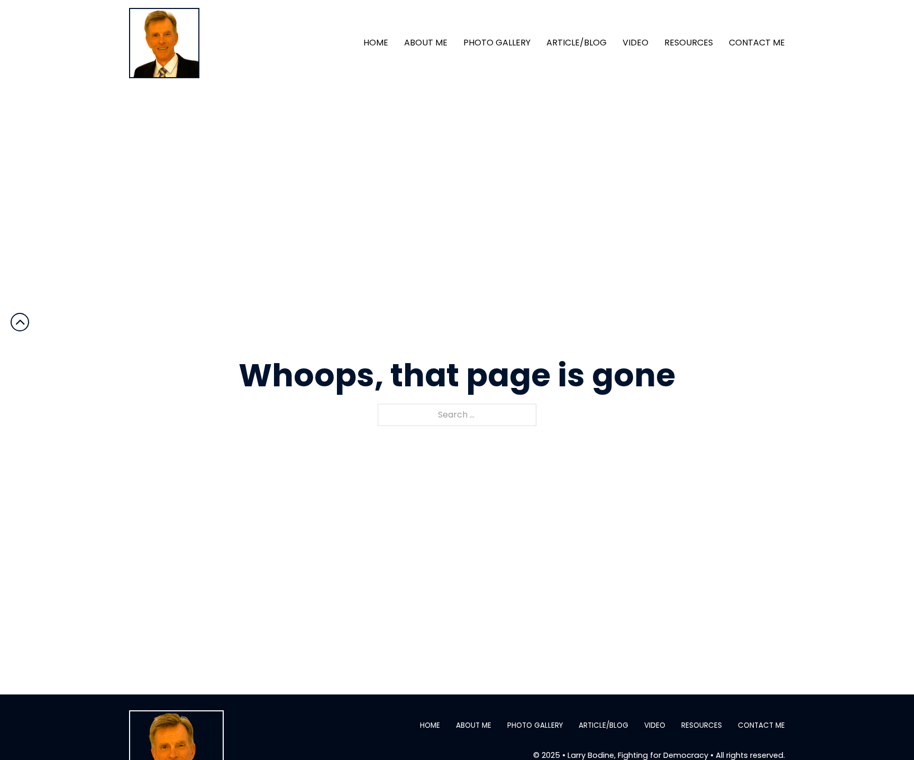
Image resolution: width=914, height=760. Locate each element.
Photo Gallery (497, 43)
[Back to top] (885, 731)
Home (375, 43)
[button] (19, 322)
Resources (688, 43)
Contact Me (757, 43)
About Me (425, 43)
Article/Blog (576, 43)
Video (635, 43)
